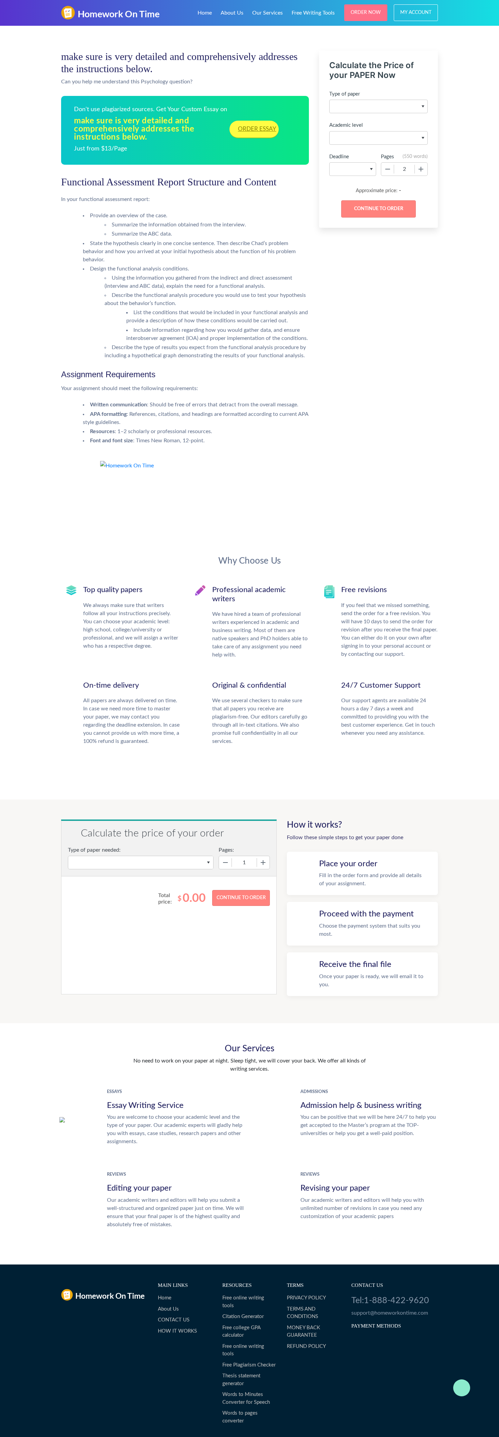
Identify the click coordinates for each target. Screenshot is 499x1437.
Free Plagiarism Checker (249, 1365)
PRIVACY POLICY (306, 1297)
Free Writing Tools (313, 13)
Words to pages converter (240, 1417)
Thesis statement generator (241, 1379)
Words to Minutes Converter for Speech (246, 1398)
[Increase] (420, 169)
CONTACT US (173, 1319)
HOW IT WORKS (177, 1331)
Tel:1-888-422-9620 (390, 1300)
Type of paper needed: (94, 850)
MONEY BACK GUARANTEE (303, 1331)
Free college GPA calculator (241, 1331)
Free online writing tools (243, 1301)
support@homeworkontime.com (389, 1313)
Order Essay (257, 129)
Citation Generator (243, 1316)
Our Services (267, 13)
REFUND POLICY (306, 1346)
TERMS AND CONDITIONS (302, 1313)
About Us (232, 13)
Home (205, 13)
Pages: (226, 850)
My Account (415, 12)
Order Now (366, 12)
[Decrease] (387, 169)
